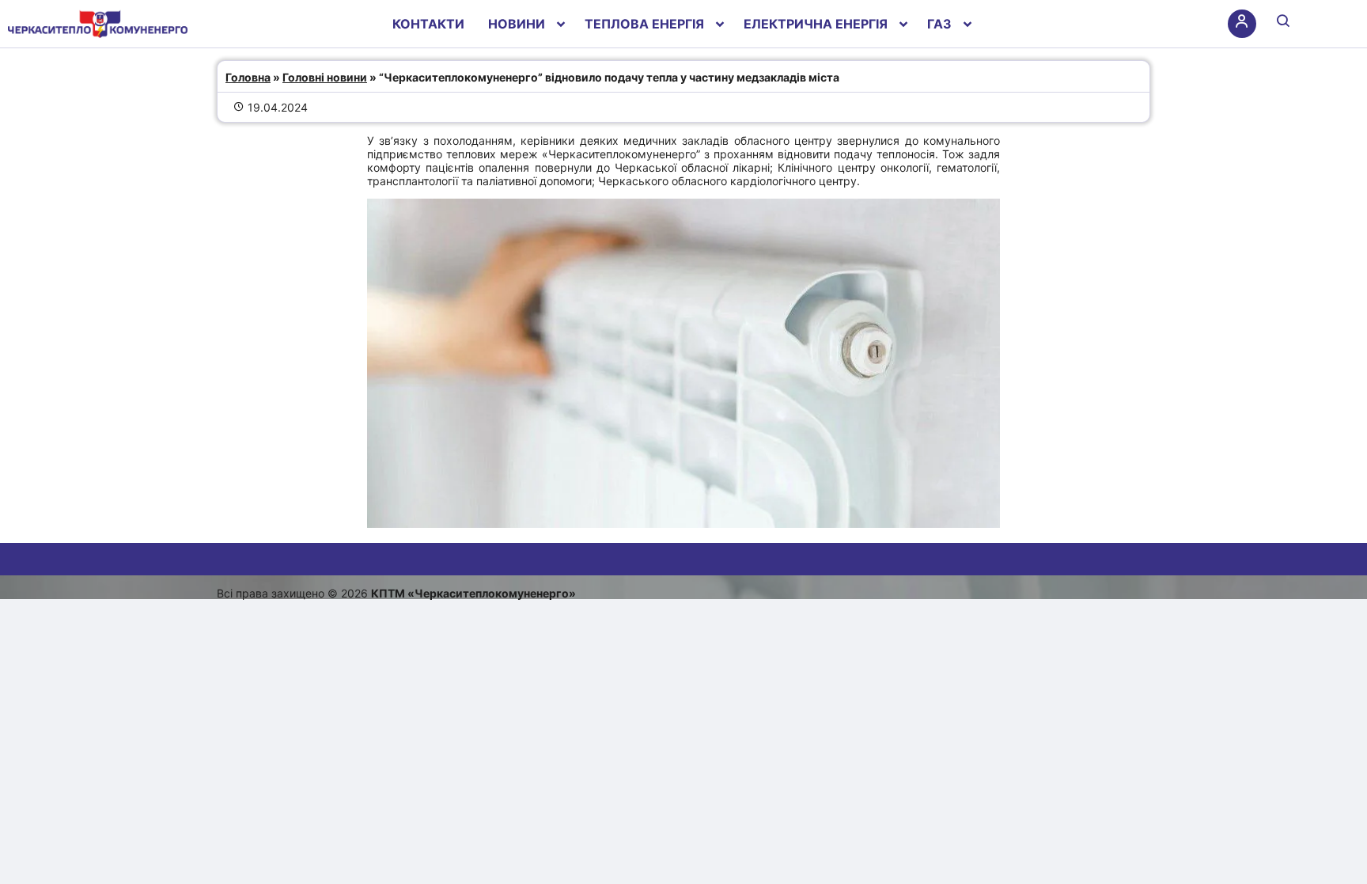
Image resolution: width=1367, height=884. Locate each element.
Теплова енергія (644, 24)
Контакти (428, 24)
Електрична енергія (816, 24)
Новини (516, 24)
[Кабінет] (1242, 23)
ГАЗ (939, 24)
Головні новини (324, 77)
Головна (248, 77)
